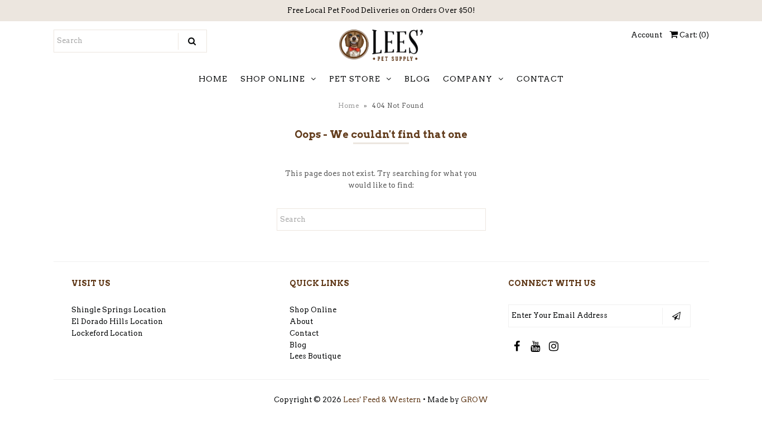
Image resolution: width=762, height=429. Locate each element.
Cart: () (693, 35)
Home (348, 105)
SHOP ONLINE (272, 78)
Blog (298, 345)
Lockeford (90, 333)
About (301, 321)
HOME (213, 78)
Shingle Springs (101, 310)
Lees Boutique (315, 356)
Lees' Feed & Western (382, 399)
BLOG (417, 78)
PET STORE (354, 78)
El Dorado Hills (99, 321)
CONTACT (540, 78)
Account (646, 35)
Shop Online (313, 310)
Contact (304, 333)
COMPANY (468, 78)
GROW (474, 399)
